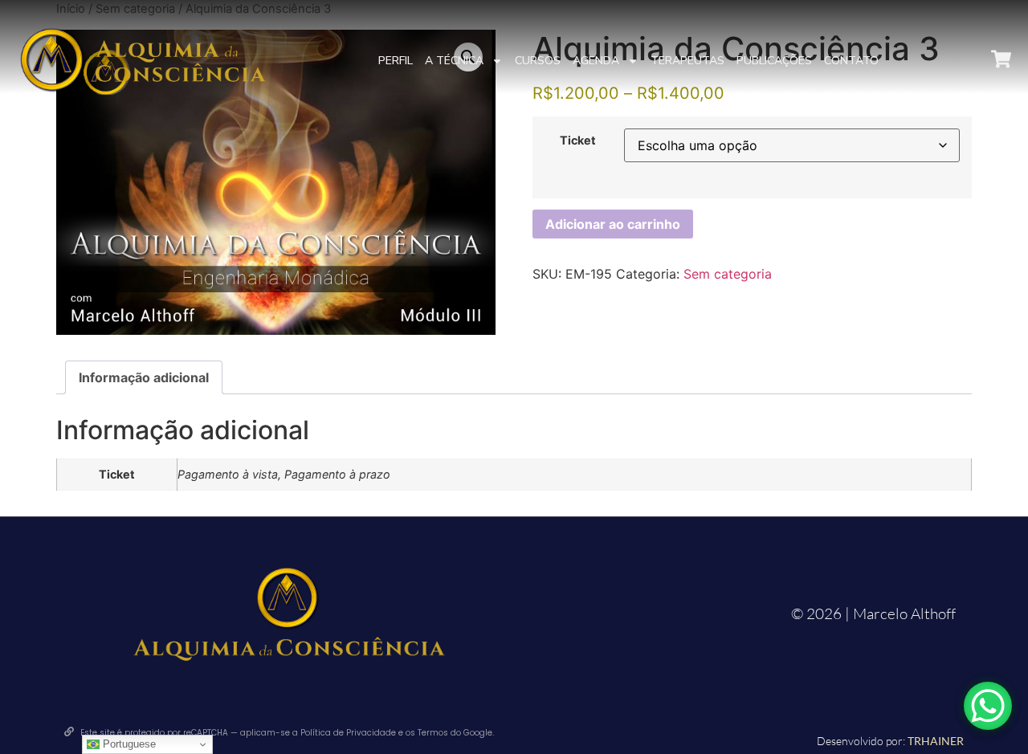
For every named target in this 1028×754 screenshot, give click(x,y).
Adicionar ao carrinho (612, 224)
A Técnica (454, 60)
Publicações (774, 60)
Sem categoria (727, 274)
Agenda (596, 60)
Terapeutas (687, 60)
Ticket (578, 140)
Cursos (538, 60)
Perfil (395, 60)
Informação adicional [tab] (144, 377)
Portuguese (128, 744)
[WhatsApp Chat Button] (988, 706)
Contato (851, 60)
